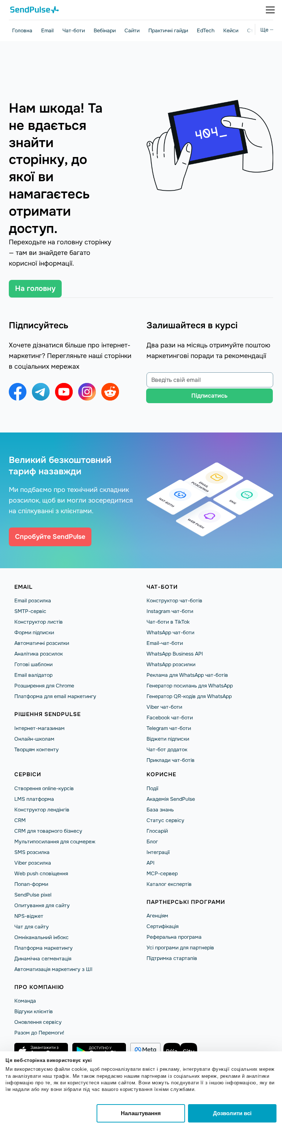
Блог (152, 841)
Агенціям (157, 915)
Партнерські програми (186, 902)
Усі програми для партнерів (180, 947)
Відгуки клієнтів (33, 1011)
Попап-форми (31, 884)
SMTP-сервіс (30, 611)
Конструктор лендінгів (41, 809)
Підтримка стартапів (172, 958)
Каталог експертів (169, 884)
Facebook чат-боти (170, 717)
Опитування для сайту (42, 905)
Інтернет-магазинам (39, 728)
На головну (35, 288)
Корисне (161, 774)
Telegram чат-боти (169, 728)
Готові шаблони (33, 664)
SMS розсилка (32, 852)
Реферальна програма (174, 937)
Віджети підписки (168, 738)
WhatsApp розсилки (171, 664)
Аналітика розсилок (38, 653)
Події (152, 788)
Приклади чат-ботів (171, 760)
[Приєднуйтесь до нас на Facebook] (17, 392)
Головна (22, 30)
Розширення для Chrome (44, 685)
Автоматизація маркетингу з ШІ (53, 969)
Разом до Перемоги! (39, 1032)
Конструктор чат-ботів (174, 600)
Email (47, 30)
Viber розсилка (32, 862)
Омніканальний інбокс (41, 937)
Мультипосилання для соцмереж (54, 841)
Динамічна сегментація (42, 958)
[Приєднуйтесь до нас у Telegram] (41, 392)
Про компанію (39, 987)
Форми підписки (34, 632)
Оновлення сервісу (38, 1022)
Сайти (132, 30)
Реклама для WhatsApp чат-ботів (187, 675)
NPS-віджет (28, 916)
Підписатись (209, 395)
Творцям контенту (36, 749)
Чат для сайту (31, 926)
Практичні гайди (168, 30)
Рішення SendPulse (47, 714)
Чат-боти (73, 30)
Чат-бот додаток (167, 749)
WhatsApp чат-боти (170, 632)
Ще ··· (266, 29)
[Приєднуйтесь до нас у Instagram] (87, 392)
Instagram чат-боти (170, 611)
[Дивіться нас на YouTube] (64, 392)
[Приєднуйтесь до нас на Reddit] (110, 392)
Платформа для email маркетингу (55, 696)
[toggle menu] (270, 10)
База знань (160, 809)
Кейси (230, 30)
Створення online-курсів (44, 788)
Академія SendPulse (171, 799)
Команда (25, 1000)
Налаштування (141, 1113)
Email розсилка (32, 600)
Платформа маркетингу (43, 948)
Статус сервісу (165, 820)
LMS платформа (34, 799)
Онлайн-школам (34, 738)
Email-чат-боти (165, 643)
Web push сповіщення (41, 873)
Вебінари (105, 30)
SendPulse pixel (32, 894)
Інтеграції (158, 852)
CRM (20, 820)
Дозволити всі (232, 1113)
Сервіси (27, 774)
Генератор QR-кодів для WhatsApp (189, 696)
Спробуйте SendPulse (50, 537)
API (151, 862)
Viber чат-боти (164, 707)
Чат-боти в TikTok (168, 621)
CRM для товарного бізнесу (48, 831)
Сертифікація (162, 926)
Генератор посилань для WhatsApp (190, 685)
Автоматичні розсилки (41, 643)
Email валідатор (33, 675)
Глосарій (157, 831)
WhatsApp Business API (175, 653)
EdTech (205, 30)
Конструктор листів (38, 621)
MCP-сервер (162, 873)
